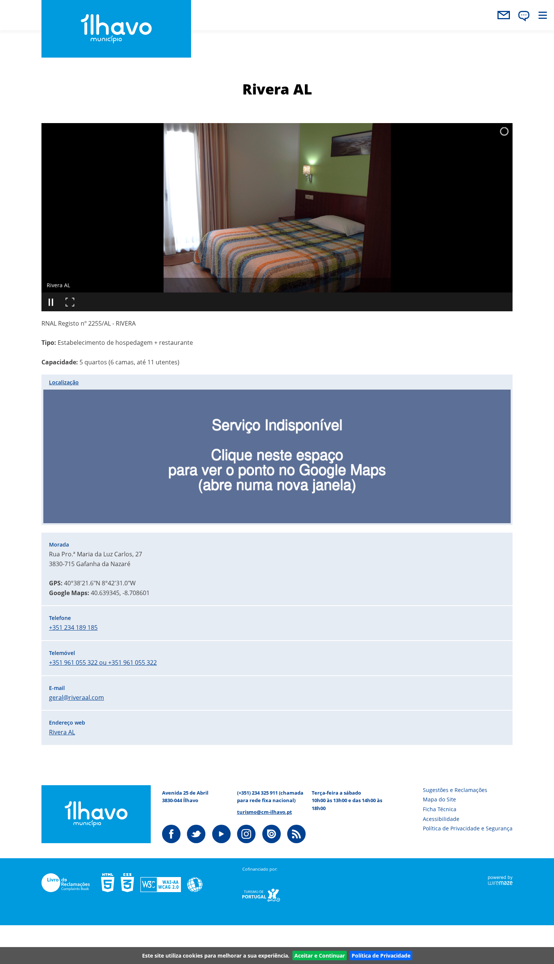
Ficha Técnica (439, 809)
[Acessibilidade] (157, 882)
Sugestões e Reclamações (455, 789)
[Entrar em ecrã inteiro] (69, 301)
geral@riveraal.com (76, 697)
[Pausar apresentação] (50, 301)
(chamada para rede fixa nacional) (270, 796)
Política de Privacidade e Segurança (468, 828)
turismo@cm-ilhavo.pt (264, 812)
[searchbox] (470, 34)
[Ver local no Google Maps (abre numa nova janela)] (277, 450)
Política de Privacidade (381, 955)
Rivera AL (62, 732)
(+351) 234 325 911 (257, 792)
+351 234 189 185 (73, 627)
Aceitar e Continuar (319, 955)
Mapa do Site (439, 799)
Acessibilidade (441, 818)
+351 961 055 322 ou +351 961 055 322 (103, 662)
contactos (503, 15)
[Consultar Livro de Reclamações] (71, 882)
